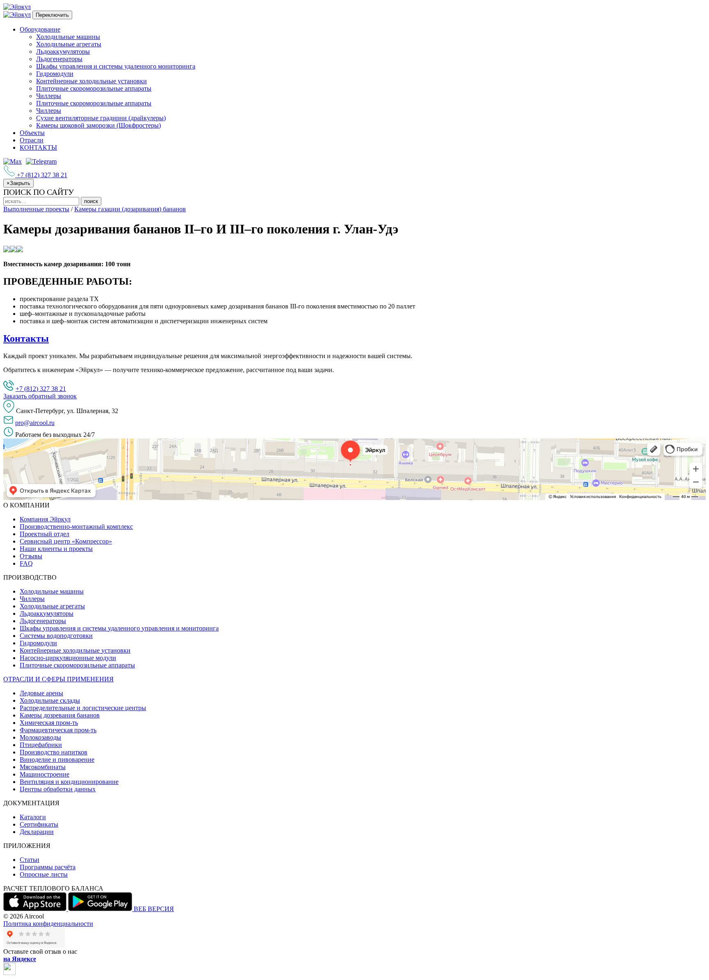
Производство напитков (53, 752)
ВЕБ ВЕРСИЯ (154, 908)
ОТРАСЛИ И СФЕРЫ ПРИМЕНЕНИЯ (58, 679)
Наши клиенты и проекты (56, 548)
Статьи (29, 859)
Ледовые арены (41, 693)
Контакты (26, 338)
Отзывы (31, 556)
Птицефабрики (41, 744)
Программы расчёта (47, 866)
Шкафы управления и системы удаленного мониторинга (115, 66)
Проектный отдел (44, 533)
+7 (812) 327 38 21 (41, 388)
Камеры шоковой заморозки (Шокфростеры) (98, 125)
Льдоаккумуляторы (63, 51)
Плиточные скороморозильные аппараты (93, 88)
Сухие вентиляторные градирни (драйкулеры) (101, 117)
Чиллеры (48, 95)
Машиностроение (44, 774)
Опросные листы (44, 874)
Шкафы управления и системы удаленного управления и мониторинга (119, 628)
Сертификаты (39, 824)
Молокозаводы (40, 737)
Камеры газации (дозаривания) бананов (130, 209)
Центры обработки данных (58, 789)
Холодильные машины (68, 36)
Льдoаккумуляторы (46, 613)
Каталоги (33, 816)
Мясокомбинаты (43, 766)
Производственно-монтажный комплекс (76, 526)
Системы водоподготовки (56, 635)
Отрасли (31, 140)
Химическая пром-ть (49, 722)
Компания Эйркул (45, 519)
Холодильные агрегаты (68, 44)
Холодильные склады (50, 700)
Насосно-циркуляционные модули (68, 657)
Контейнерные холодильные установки (91, 81)
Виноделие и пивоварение (57, 759)
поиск (91, 201)
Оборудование (40, 29)
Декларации (37, 831)
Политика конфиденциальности (48, 923)
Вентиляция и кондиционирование (69, 781)
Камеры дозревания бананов (60, 715)
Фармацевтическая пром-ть (58, 729)
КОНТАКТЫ (38, 147)
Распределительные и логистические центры (83, 707)
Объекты (32, 132)
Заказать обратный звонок (40, 396)
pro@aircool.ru (35, 422)
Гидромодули (54, 73)
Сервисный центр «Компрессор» (66, 541)
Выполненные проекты (36, 209)
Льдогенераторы (59, 58)
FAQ (26, 563)
